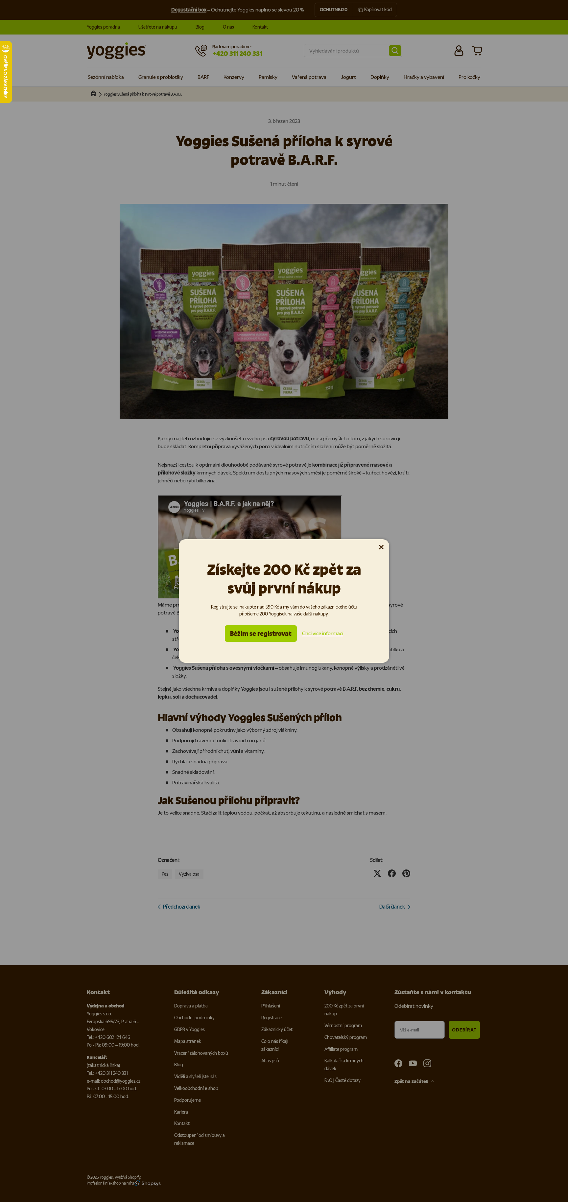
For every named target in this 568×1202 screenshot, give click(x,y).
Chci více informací (322, 633)
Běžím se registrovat (261, 633)
